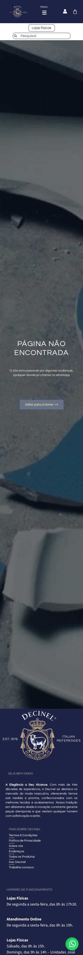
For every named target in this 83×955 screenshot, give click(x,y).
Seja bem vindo (20, 773)
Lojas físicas (41, 28)
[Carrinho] (75, 11)
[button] (72, 944)
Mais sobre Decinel (25, 829)
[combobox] (41, 36)
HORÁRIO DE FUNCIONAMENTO (29, 889)
